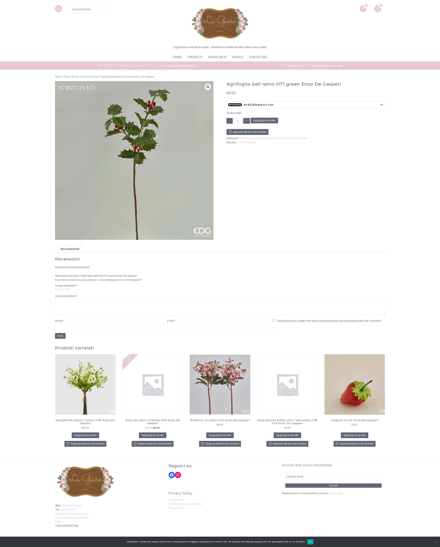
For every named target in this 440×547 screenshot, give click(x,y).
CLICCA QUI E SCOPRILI (182, 65)
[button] (58, 9)
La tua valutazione (66, 285)
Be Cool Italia (335, 493)
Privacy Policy (176, 508)
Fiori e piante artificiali (272, 138)
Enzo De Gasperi (89, 76)
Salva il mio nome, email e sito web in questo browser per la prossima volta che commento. (329, 320)
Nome (59, 320)
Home (177, 57)
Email (171, 320)
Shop (67, 76)
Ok (310, 541)
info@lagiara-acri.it (71, 505)
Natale (237, 57)
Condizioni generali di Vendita (185, 503)
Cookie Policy (176, 499)
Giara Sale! (217, 57)
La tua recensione (66, 296)
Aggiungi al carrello (264, 120)
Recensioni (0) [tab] (70, 249)
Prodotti (195, 57)
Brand (75, 76)
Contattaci (258, 57)
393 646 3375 (67, 509)
